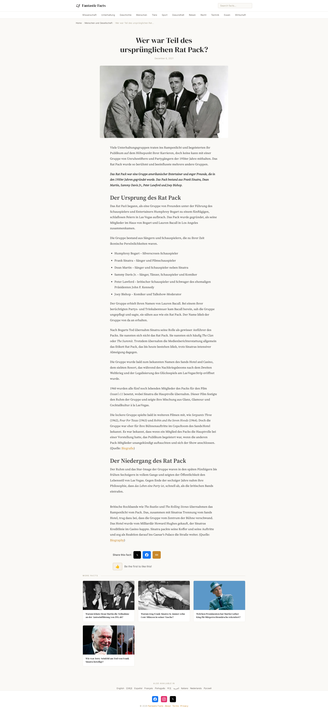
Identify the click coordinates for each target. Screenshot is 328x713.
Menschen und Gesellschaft (98, 23)
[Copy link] (157, 555)
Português (160, 688)
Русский (207, 688)
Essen (227, 15)
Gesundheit (178, 15)
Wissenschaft (89, 15)
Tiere (154, 15)
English (120, 688)
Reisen (192, 15)
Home (79, 23)
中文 (169, 688)
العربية (176, 688)
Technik (215, 15)
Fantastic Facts (155, 706)
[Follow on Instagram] (164, 699)
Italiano (184, 688)
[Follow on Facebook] (155, 699)
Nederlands (196, 688)
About (168, 706)
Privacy (184, 706)
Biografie (127, 448)
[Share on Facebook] (147, 555)
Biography (117, 540)
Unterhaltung (108, 15)
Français (148, 688)
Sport (164, 15)
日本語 (129, 688)
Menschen (141, 15)
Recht (203, 15)
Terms (175, 706)
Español (138, 688)
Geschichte (125, 15)
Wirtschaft (240, 15)
